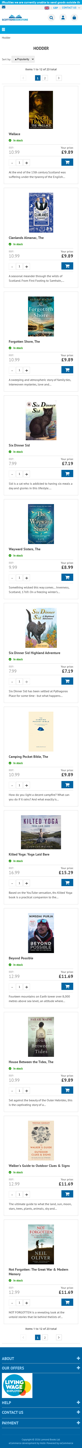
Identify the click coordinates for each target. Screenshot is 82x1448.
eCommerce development (22, 1443)
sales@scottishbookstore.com (4, 7)
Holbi (43, 1443)
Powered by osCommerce (60, 1443)
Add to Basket (67, 162)
